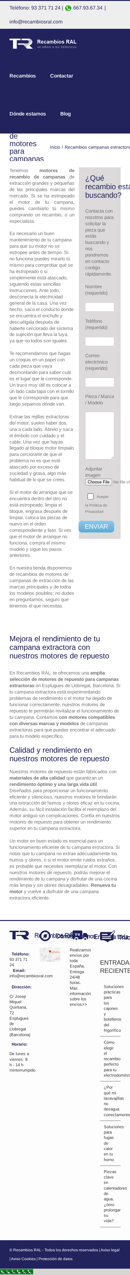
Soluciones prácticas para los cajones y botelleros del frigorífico (111, 1008)
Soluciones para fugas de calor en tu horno (111, 1143)
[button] (105, 114)
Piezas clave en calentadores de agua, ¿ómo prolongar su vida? (111, 1196)
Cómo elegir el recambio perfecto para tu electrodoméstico (111, 1059)
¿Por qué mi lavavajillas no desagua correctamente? (111, 1101)
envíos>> (78, 1004)
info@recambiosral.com (35, 21)
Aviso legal (110, 1250)
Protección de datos (55, 1259)
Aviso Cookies (23, 1259)
